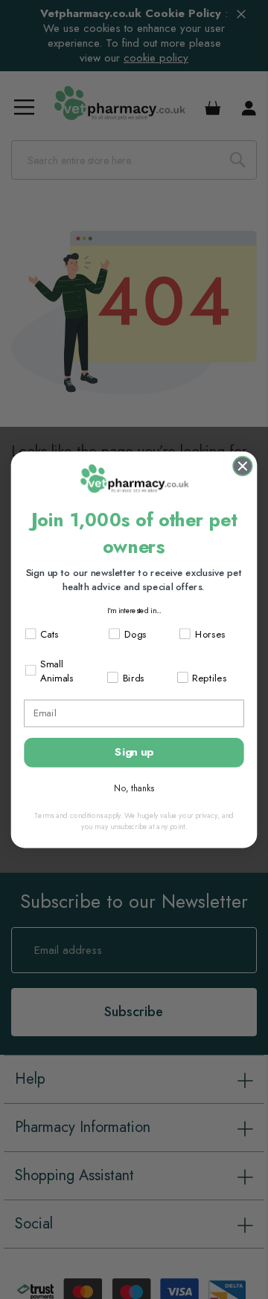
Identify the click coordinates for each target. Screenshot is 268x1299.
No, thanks (134, 788)
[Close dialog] (242, 466)
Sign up (134, 751)
